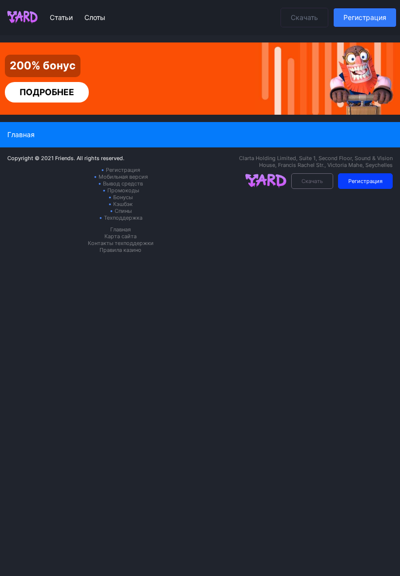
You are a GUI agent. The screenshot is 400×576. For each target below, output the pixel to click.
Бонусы (123, 197)
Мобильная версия (123, 176)
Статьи (62, 17)
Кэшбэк (123, 204)
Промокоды (123, 190)
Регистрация (364, 17)
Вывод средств (123, 183)
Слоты (94, 17)
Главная (120, 229)
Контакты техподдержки (121, 243)
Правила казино (120, 250)
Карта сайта (120, 236)
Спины (123, 210)
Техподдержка (123, 217)
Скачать (304, 17)
